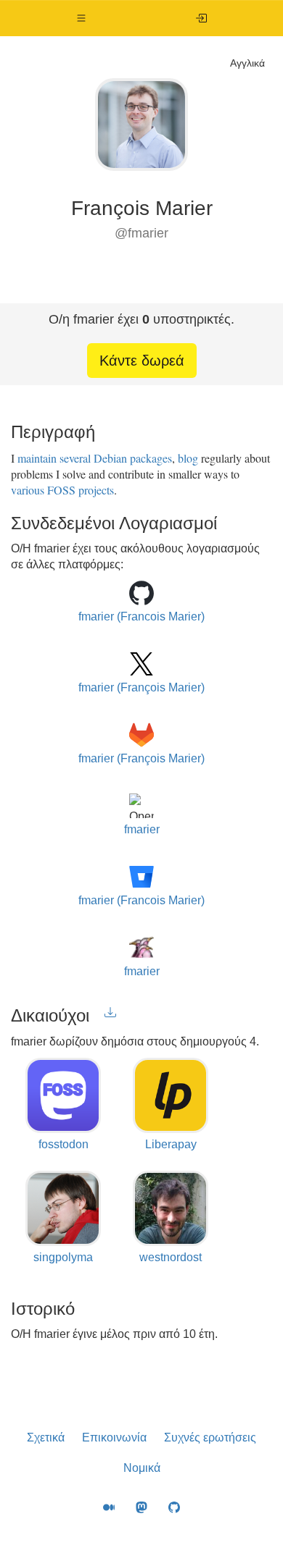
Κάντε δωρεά (141, 361)
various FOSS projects (62, 489)
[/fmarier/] (201, 18)
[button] (82, 18)
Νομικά (141, 1468)
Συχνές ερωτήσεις (210, 1437)
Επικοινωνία (114, 1437)
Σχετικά (46, 1437)
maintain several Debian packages (94, 458)
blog (188, 458)
